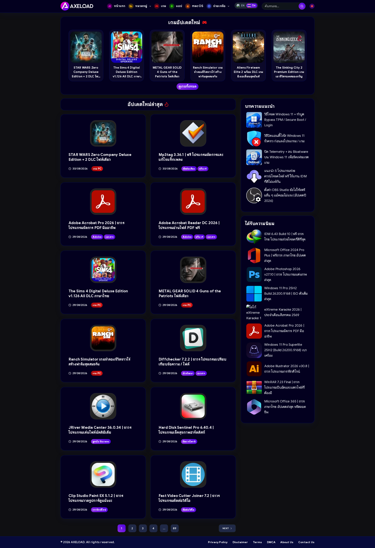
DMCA (271, 542)
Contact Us (306, 542)
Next (225, 528)
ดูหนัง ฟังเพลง (101, 441)
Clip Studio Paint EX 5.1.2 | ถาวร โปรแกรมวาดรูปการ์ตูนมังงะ (96, 498)
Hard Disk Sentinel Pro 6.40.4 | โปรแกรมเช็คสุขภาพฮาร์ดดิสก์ (186, 430)
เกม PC (97, 168)
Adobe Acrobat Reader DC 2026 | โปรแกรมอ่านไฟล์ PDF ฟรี (189, 225)
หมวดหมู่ (141, 6)
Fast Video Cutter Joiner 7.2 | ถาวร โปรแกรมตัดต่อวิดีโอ (189, 498)
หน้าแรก (119, 6)
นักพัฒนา (188, 373)
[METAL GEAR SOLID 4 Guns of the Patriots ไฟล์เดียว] (193, 270)
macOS (197, 6)
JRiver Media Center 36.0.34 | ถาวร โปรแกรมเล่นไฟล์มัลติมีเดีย (100, 430)
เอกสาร (109, 237)
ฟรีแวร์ (203, 168)
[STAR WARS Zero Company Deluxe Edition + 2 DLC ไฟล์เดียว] (103, 133)
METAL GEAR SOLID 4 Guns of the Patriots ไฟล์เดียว (167, 72)
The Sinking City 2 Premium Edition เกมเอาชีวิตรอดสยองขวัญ (289, 72)
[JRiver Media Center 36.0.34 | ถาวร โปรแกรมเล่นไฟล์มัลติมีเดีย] (103, 406)
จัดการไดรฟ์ (189, 441)
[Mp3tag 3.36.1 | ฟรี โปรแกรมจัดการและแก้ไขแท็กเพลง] (193, 133)
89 (174, 528)
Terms (257, 542)
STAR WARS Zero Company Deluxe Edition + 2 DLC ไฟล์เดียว (86, 72)
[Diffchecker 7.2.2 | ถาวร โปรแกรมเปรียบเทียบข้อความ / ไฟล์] (193, 338)
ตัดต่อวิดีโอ (189, 509)
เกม (163, 6)
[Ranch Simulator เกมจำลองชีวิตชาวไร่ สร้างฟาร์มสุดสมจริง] (103, 338)
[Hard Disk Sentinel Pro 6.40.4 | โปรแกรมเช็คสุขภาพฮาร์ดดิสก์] (193, 406)
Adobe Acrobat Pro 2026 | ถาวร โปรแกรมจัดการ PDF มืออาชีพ (96, 225)
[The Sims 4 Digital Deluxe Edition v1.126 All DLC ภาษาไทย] (103, 270)
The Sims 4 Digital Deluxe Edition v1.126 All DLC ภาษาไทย (127, 72)
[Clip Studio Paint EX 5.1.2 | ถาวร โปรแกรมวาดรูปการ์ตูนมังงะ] (103, 474)
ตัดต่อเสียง (189, 168)
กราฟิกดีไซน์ (99, 509)
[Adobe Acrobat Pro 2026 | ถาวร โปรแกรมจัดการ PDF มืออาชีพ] (103, 201)
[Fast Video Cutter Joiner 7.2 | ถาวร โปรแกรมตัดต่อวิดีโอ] (193, 474)
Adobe (97, 237)
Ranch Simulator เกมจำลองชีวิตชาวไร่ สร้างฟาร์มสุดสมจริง (208, 72)
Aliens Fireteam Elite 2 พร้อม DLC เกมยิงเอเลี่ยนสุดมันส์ (248, 72)
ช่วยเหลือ (219, 6)
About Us (286, 542)
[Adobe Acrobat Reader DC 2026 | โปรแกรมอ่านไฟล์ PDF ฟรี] (193, 201)
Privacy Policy (218, 542)
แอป (179, 6)
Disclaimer (240, 542)
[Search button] (302, 6)
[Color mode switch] (312, 6)
